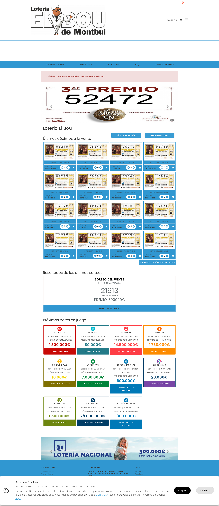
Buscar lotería (127, 135)
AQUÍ (18, 498)
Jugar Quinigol (93, 351)
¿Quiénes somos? (47, 471)
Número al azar (160, 135)
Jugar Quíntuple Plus (59, 383)
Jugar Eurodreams (159, 383)
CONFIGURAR (102, 494)
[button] (51, 106)
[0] (182, 20)
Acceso (173, 20)
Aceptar (182, 490)
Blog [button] (137, 64)
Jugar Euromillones (93, 422)
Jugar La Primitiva (93, 383)
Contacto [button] (113, 64)
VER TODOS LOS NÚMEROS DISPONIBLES (157, 262)
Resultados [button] (86, 64)
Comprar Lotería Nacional (126, 388)
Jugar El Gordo (126, 351)
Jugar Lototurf (159, 351)
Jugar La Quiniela (59, 351)
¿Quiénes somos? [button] (54, 64)
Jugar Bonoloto (59, 422)
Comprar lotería (47, 474)
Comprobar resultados (109, 308)
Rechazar (205, 490)
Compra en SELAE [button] (165, 64)
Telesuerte (138, 471)
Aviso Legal (139, 474)
